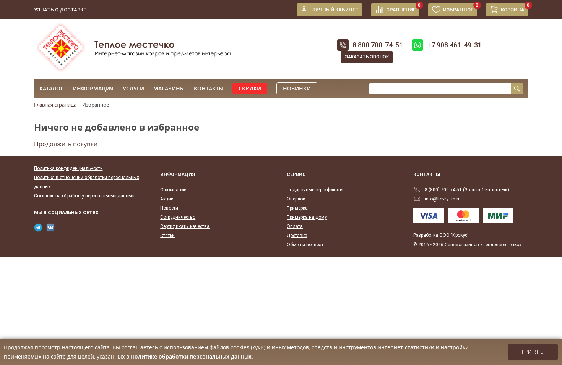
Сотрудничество (177, 217)
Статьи (167, 235)
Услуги (133, 88)
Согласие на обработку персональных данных (84, 196)
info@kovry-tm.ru (443, 199)
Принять (533, 352)
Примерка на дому (307, 217)
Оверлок (296, 199)
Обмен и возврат (305, 244)
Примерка (297, 208)
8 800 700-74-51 (377, 45)
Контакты (208, 88)
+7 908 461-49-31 (454, 45)
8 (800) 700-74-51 (443, 189)
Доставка (297, 235)
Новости (169, 208)
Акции (167, 199)
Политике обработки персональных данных (191, 356)
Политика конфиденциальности (68, 168)
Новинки (297, 88)
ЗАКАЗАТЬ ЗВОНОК (367, 57)
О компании (173, 189)
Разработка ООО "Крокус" (441, 235)
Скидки (250, 88)
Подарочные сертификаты (315, 189)
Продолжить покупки (65, 144)
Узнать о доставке (60, 10)
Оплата (295, 226)
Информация (93, 88)
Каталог (51, 88)
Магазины (169, 88)
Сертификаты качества (185, 226)
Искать (517, 88)
